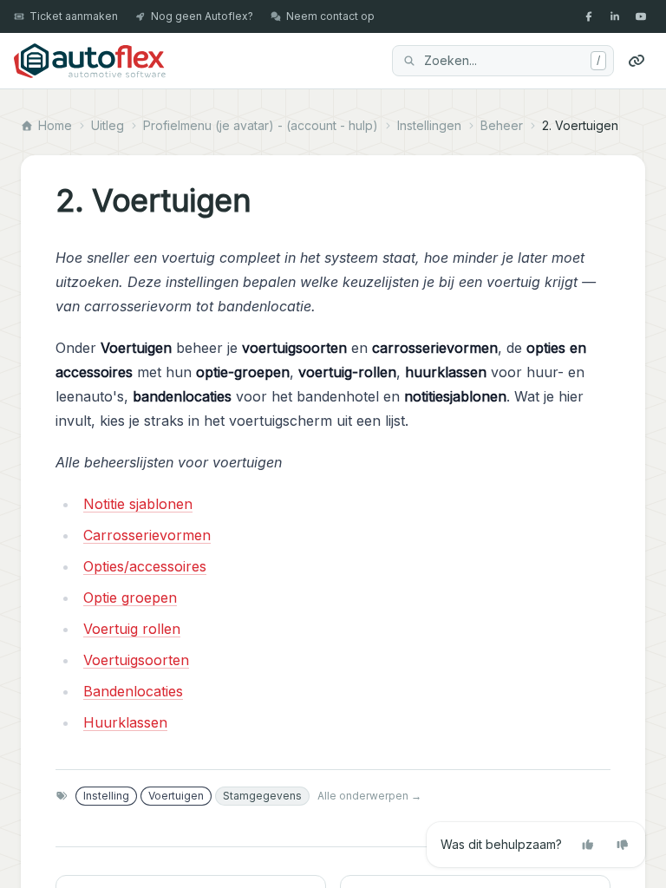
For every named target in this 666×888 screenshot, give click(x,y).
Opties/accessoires (144, 566)
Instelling (106, 795)
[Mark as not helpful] (622, 844)
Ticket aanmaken (73, 16)
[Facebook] (589, 16)
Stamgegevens (262, 795)
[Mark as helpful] (588, 844)
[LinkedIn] (615, 16)
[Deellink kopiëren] (636, 60)
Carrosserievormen (147, 535)
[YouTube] (641, 16)
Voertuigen (176, 795)
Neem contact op (330, 16)
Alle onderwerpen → (369, 795)
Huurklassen (125, 722)
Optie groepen (130, 597)
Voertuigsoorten (136, 660)
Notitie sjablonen (138, 504)
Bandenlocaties (133, 691)
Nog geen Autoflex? (202, 16)
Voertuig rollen (131, 628)
